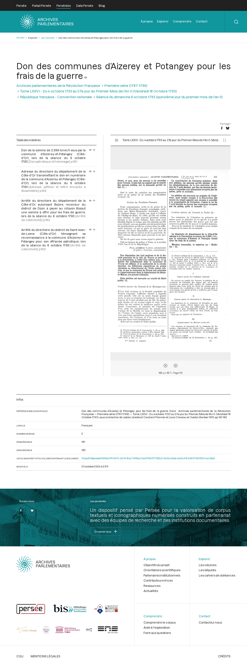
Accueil (20, 37)
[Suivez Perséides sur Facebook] (20, 510)
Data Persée (84, 5)
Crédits (224, 656)
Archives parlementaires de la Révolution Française (58, 85)
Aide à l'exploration (157, 627)
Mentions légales (45, 656)
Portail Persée (41, 5)
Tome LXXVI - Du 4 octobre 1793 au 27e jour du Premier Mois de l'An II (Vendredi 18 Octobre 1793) (98, 91)
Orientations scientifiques (162, 570)
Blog (102, 5)
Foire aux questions (157, 632)
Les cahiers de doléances (217, 575)
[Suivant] (176, 366)
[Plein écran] (225, 140)
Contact (201, 21)
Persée (21, 5)
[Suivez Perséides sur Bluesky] (32, 510)
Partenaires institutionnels (162, 575)
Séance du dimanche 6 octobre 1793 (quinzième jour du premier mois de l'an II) (159, 97)
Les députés (207, 570)
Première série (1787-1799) (125, 85)
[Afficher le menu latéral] (116, 140)
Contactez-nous (210, 622)
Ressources (152, 585)
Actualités (151, 590)
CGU (19, 656)
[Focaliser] (94, 150)
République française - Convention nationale (56, 97)
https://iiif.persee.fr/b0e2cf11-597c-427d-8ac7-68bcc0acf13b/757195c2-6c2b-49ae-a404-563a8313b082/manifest (148, 458)
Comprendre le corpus (160, 622)
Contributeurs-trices (158, 580)
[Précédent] (165, 366)
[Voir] (85, 75)
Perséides (63, 5)
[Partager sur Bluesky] (227, 128)
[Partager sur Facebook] (221, 128)
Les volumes (48, 37)
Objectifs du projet (157, 565)
